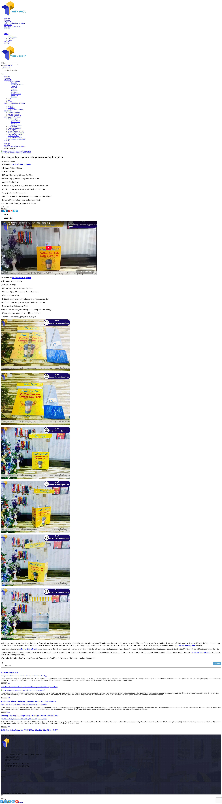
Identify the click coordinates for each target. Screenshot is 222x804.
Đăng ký (6, 43)
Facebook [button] (3, 770)
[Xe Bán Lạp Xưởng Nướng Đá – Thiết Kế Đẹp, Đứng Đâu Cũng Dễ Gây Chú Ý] (24, 719)
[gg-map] (9, 802)
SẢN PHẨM (7, 22)
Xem (8, 683)
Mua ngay (3, 683)
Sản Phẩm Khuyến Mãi (9, 672)
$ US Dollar (11, 38)
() (6, 67)
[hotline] (17, 802)
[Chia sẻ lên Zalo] (17, 211)
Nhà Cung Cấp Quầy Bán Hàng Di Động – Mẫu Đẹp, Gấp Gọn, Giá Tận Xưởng (29, 716)
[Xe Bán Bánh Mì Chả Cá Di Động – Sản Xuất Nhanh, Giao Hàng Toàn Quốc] (23, 690)
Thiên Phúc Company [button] (7, 735)
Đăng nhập (7, 41)
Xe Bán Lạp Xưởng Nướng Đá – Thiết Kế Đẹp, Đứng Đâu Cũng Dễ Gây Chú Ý (29, 730)
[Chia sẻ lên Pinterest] (9, 211)
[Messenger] (2, 802)
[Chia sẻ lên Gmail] (12, 211)
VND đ (10, 40)
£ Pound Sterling (12, 37)
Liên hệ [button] (3, 751)
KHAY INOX (8, 25)
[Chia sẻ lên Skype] (14, 211)
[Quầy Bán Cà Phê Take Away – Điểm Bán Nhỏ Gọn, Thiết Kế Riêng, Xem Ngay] (24, 676)
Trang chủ (7, 18)
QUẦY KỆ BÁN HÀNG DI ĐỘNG (14, 23)
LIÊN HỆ (7, 28)
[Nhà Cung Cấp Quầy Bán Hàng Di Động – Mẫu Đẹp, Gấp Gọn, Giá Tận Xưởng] (24, 704)
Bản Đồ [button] (3, 777)
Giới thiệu (7, 20)
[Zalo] (6, 802)
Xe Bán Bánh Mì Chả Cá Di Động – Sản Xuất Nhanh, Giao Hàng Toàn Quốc (28, 701)
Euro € (9, 35)
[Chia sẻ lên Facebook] (2, 211)
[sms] (13, 802)
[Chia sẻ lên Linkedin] (7, 211)
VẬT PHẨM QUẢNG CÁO (12, 26)
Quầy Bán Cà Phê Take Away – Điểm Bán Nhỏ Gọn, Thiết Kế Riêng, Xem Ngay (29, 687)
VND (6, 34)
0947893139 (8, 65)
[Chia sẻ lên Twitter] (4, 211)
